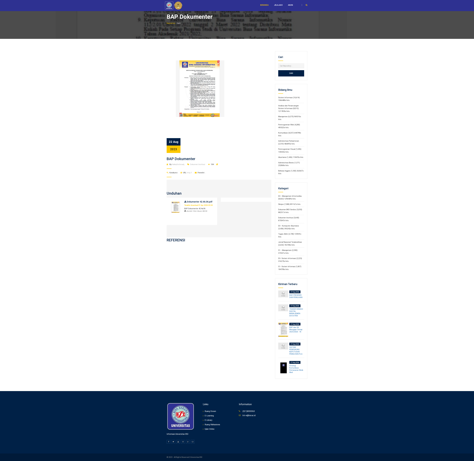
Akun (290, 5)
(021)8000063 (249, 411)
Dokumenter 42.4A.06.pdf (199, 201)
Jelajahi (278, 5)
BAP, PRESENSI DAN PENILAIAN (295, 296)
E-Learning (209, 416)
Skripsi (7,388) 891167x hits (289, 204)
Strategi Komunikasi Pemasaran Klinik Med (296, 369)
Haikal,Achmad (178, 164)
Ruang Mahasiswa (212, 424)
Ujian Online (209, 429)
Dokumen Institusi (197, 164)
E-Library (208, 420)
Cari (291, 73)
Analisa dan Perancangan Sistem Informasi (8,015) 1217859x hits (288, 108)
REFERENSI (176, 240)
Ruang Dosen (210, 411)
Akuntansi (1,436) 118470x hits (290, 157)
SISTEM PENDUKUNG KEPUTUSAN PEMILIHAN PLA (295, 350)
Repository (171, 23)
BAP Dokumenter (181, 159)
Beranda (264, 5)
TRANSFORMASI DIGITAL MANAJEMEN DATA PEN (296, 312)
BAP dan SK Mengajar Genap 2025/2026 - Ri (295, 329)
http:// (187, 173)
